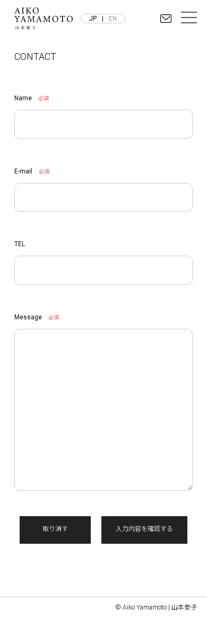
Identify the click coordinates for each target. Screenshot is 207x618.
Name (23, 98)
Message (28, 317)
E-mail (23, 171)
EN (113, 18)
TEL (19, 244)
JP (93, 18)
